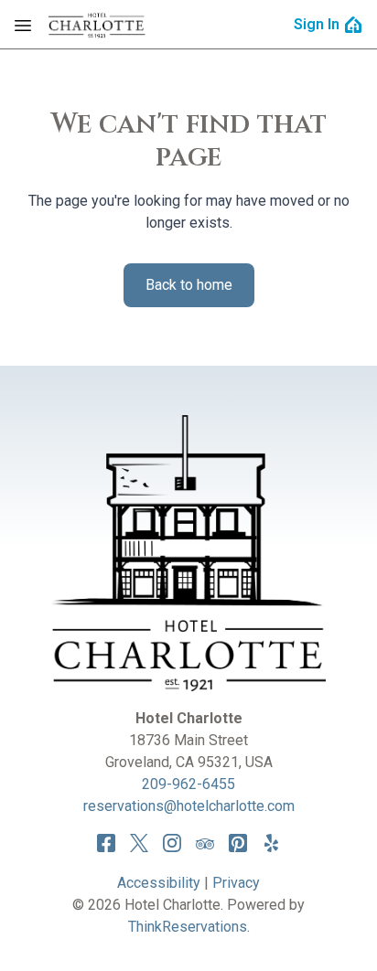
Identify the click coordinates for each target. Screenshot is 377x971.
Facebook (106, 843)
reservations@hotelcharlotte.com (189, 806)
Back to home (188, 284)
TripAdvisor (205, 843)
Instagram (172, 843)
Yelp (271, 843)
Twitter (139, 843)
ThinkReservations (187, 926)
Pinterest (238, 843)
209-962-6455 (188, 784)
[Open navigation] (23, 24)
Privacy (236, 882)
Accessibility (158, 882)
